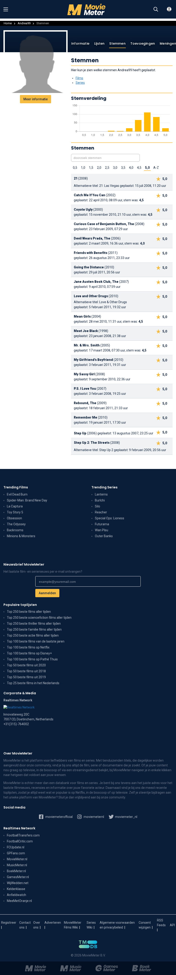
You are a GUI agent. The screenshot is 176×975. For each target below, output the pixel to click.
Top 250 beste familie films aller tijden (34, 629)
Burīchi (100, 500)
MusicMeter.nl (17, 865)
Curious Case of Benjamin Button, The (104, 224)
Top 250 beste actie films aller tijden (33, 635)
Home (8, 23)
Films (79, 78)
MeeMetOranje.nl (19, 901)
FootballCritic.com (20, 841)
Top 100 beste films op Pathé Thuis (32, 659)
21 (75, 178)
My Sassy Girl (84, 374)
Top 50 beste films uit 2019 (26, 677)
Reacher (101, 512)
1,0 (83, 167)
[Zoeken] (156, 9)
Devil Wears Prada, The (92, 238)
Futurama (102, 524)
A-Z (156, 167)
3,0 (115, 167)
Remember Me (85, 417)
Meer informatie (35, 99)
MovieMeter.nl (17, 859)
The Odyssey (16, 524)
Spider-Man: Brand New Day (27, 500)
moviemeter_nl (125, 817)
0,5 (75, 167)
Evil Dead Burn (17, 494)
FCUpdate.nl (15, 847)
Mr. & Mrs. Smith (87, 345)
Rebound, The (85, 403)
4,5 (139, 167)
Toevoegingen (142, 43)
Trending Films (15, 487)
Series (80, 82)
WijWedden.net (17, 883)
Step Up (80, 433)
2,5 (107, 167)
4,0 (131, 167)
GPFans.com (16, 853)
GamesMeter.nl (18, 877)
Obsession (14, 518)
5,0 (147, 167)
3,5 (123, 167)
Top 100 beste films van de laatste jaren (35, 641)
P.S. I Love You (85, 388)
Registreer (8, 922)
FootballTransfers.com (23, 835)
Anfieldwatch (16, 895)
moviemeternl (93, 817)
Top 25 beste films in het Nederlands (33, 683)
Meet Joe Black (86, 331)
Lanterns (101, 494)
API (172, 925)
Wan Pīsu (101, 530)
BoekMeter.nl (16, 871)
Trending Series (104, 487)
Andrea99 (24, 23)
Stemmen (117, 43)
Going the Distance (89, 267)
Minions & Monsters (21, 536)
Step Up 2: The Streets (92, 442)
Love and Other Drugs (91, 296)
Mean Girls (82, 316)
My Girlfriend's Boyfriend (93, 360)
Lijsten (99, 43)
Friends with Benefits (90, 253)
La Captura (15, 506)
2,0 (99, 167)
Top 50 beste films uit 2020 (26, 665)
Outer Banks (104, 536)
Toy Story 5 (15, 512)
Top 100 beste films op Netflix (28, 647)
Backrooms (15, 530)
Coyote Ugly (83, 209)
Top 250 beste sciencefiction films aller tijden (39, 617)
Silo (97, 506)
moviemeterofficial (59, 817)
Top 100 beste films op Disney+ (29, 653)
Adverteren (52, 922)
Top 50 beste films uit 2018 (26, 671)
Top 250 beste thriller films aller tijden (34, 623)
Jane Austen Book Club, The (96, 281)
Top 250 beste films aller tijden (29, 611)
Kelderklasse (16, 889)
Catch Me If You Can (89, 195)
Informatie (80, 43)
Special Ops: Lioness (109, 518)
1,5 (91, 167)
